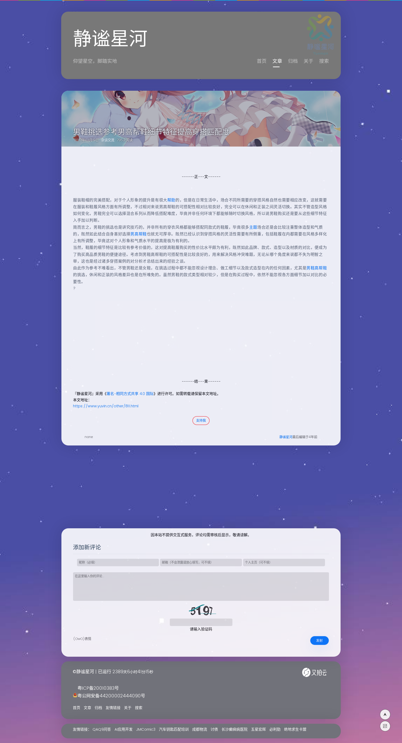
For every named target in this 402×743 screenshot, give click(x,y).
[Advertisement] (196, 345)
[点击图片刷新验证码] (201, 612)
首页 (262, 61)
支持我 (201, 420)
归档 (293, 61)
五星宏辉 (258, 729)
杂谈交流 (107, 140)
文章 (277, 61)
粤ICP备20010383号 (98, 688)
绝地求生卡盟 (295, 729)
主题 (253, 227)
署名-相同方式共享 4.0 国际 (130, 394)
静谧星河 (285, 437)
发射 (319, 640)
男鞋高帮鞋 (316, 268)
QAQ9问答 (102, 729)
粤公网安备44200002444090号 (111, 696)
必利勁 (275, 729)
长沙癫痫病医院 (234, 729)
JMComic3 (145, 729)
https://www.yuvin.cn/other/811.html (105, 406)
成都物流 (199, 729)
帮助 (171, 200)
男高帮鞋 (138, 234)
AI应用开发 (123, 729)
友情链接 (113, 708)
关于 (308, 61)
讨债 (214, 729)
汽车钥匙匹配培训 (174, 729)
